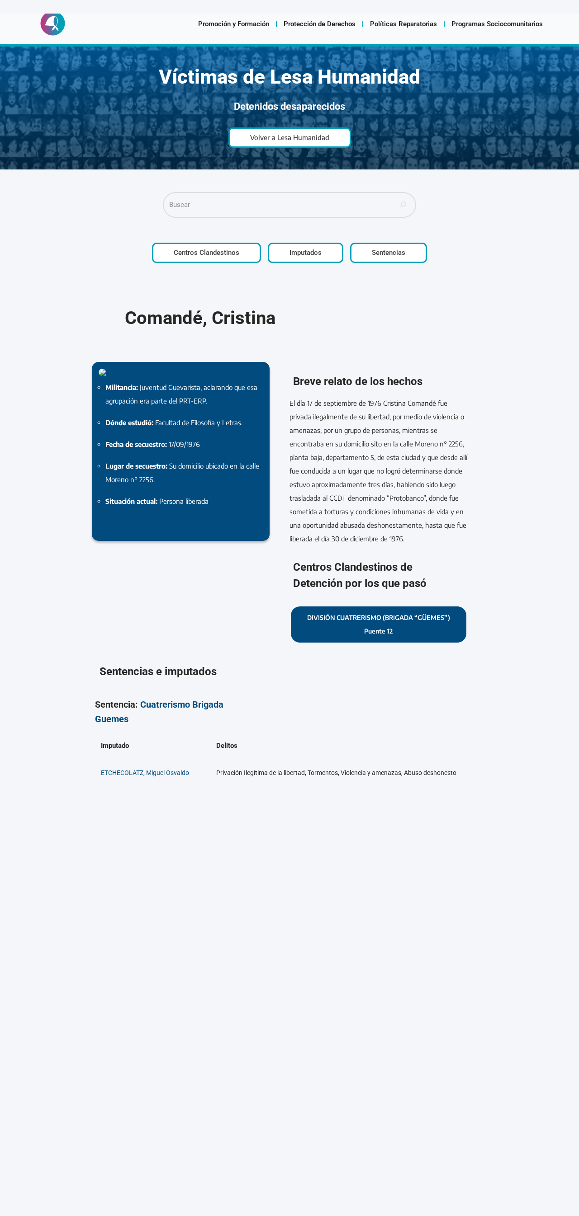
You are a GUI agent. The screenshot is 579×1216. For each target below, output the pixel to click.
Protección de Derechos (320, 24)
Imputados (306, 253)
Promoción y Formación (233, 24)
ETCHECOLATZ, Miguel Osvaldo (145, 772)
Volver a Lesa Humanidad (289, 137)
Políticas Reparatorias (403, 24)
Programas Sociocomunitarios (497, 24)
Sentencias (388, 253)
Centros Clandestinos (206, 253)
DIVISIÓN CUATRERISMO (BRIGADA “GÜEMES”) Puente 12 (378, 624)
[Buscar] (403, 205)
